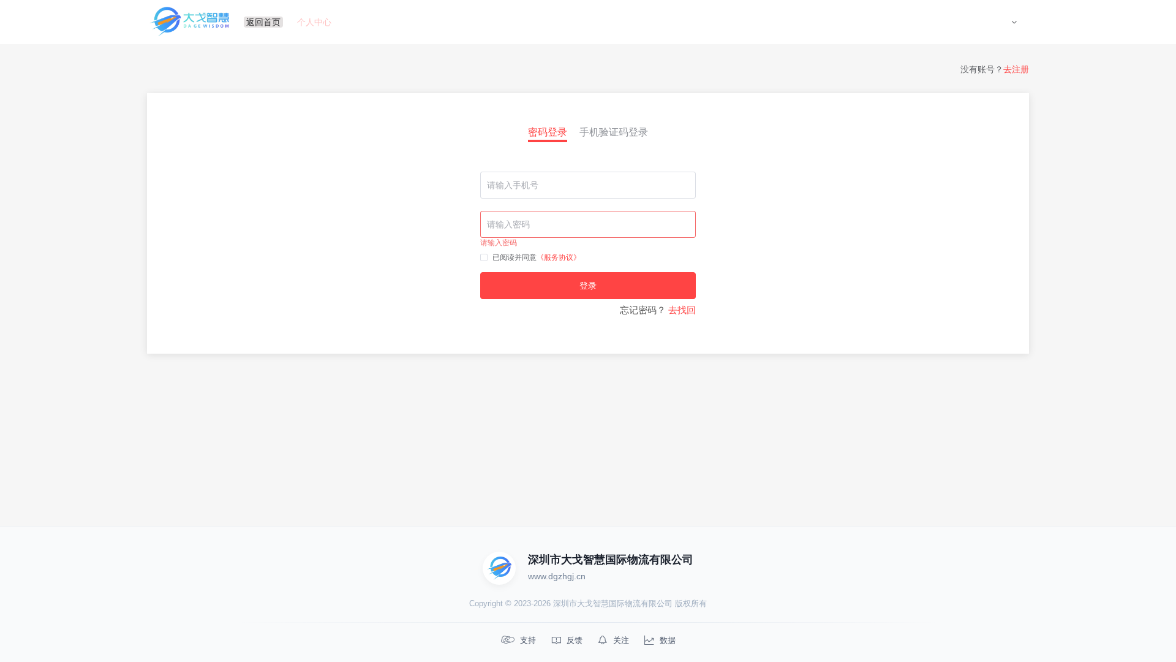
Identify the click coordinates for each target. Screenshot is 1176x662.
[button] (1014, 22)
